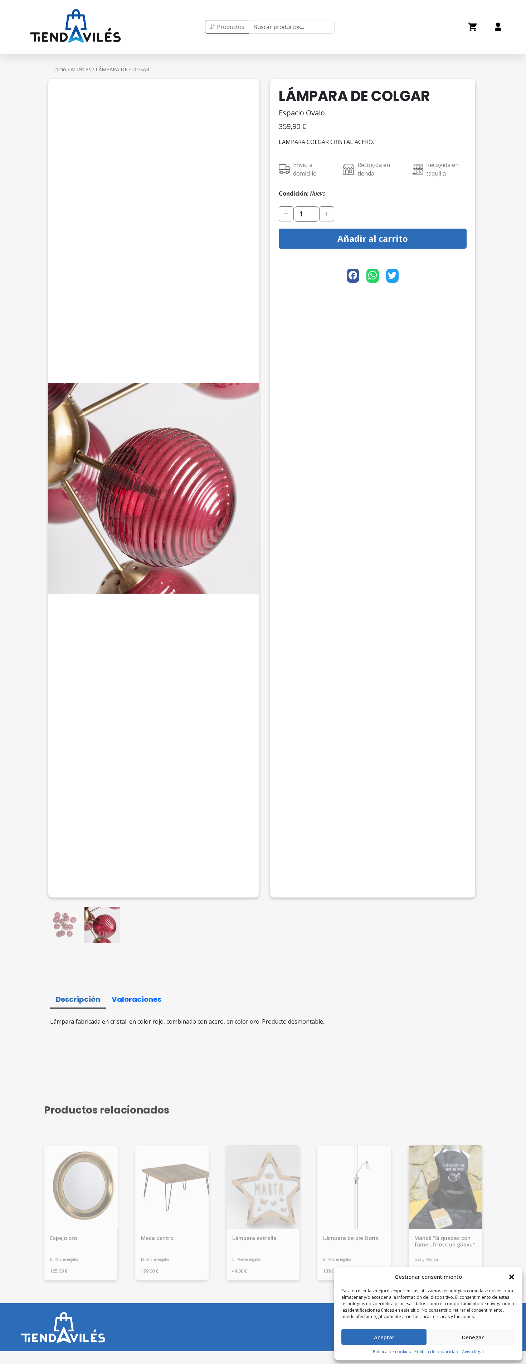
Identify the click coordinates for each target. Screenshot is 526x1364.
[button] (511, 1276)
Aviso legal (473, 1352)
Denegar (473, 1337)
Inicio (60, 69)
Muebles (81, 69)
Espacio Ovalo (302, 113)
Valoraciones (136, 997)
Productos (229, 27)
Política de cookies (392, 1352)
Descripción (78, 997)
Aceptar (384, 1337)
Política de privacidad (436, 1352)
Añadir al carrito (372, 238)
